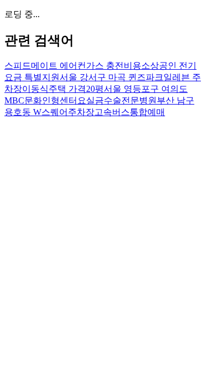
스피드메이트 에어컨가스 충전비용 (72, 65)
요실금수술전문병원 (117, 100)
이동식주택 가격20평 (63, 88)
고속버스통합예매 (129, 112)
